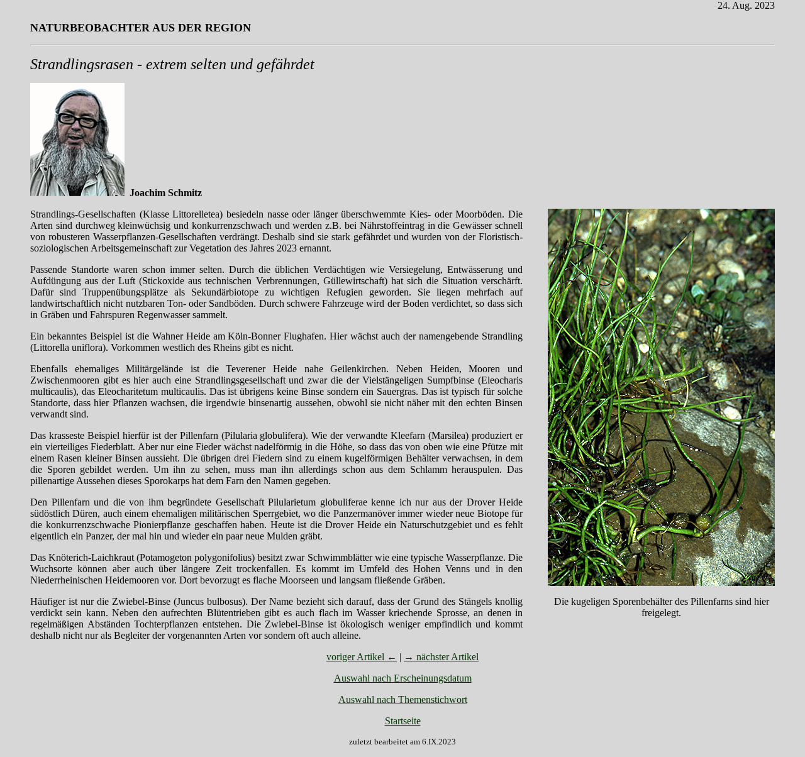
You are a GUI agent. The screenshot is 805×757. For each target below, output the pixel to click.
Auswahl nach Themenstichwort (402, 699)
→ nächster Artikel (441, 656)
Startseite (403, 721)
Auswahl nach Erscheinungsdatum (403, 678)
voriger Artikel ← (361, 656)
